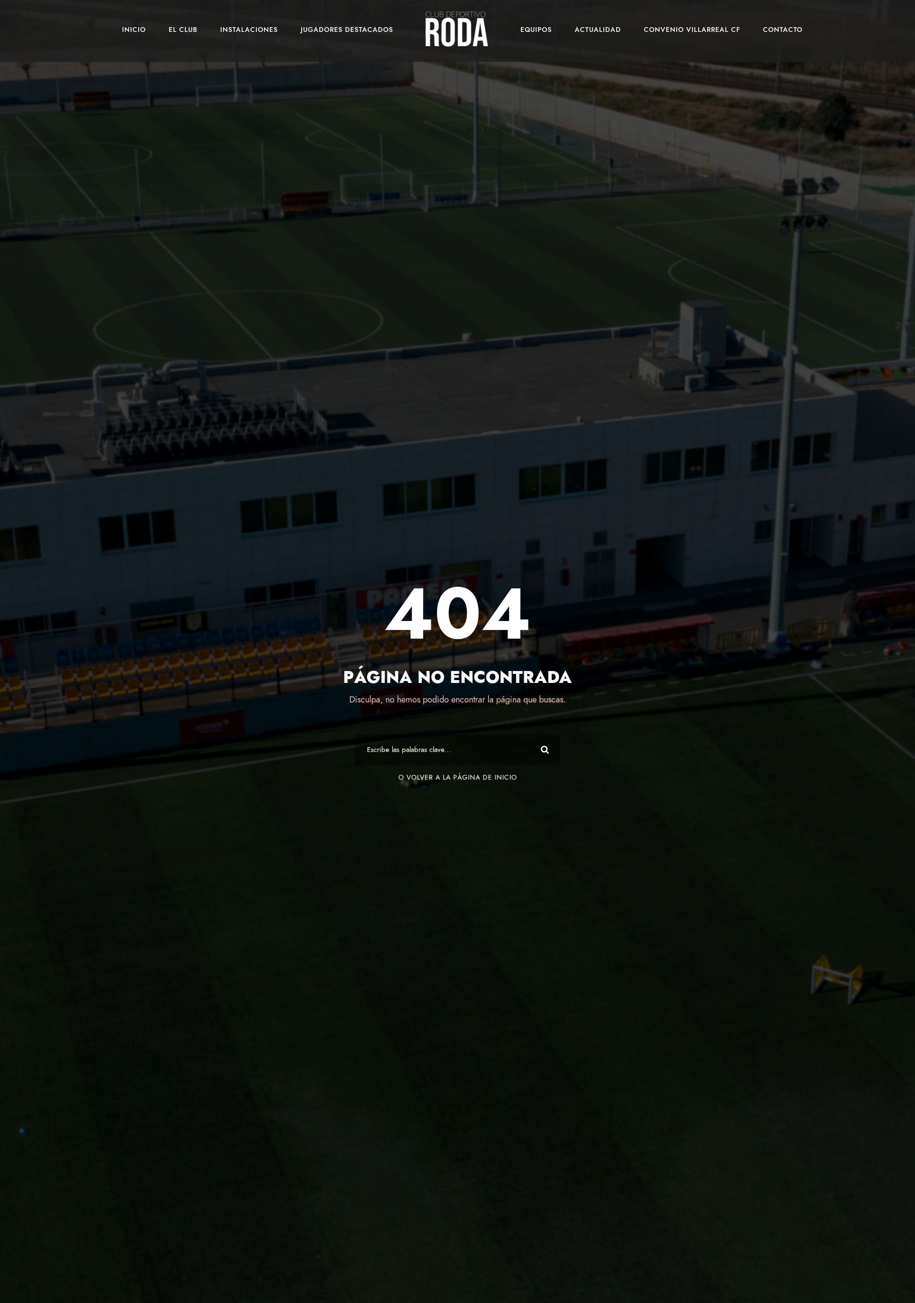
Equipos (536, 29)
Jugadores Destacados (347, 29)
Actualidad (598, 29)
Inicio (134, 29)
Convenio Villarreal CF (692, 29)
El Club (183, 29)
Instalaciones (249, 29)
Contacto (783, 29)
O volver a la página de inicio (457, 777)
